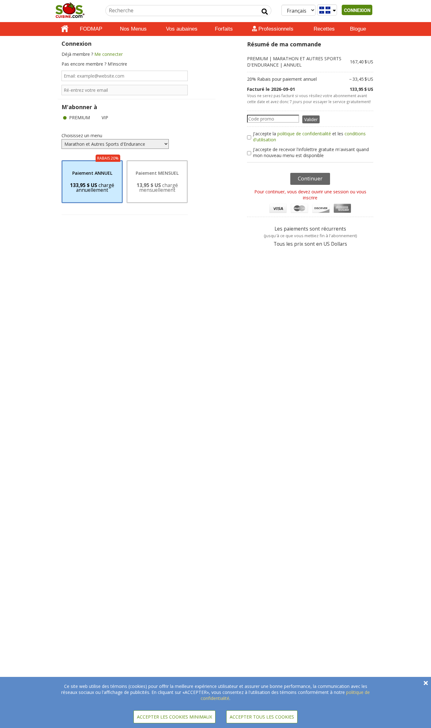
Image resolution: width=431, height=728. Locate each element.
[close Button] (426, 683)
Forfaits (224, 29)
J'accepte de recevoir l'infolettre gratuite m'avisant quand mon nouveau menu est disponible (311, 152)
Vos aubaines (182, 29)
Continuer (310, 178)
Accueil (65, 29)
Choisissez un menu (82, 135)
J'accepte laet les (309, 137)
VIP (105, 117)
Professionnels (275, 29)
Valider (311, 119)
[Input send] (265, 11)
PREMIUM (79, 117)
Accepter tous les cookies (262, 717)
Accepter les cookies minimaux (174, 717)
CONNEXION (357, 10)
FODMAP (91, 29)
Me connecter (108, 54)
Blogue (358, 29)
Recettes (324, 29)
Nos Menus (133, 29)
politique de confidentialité (304, 134)
